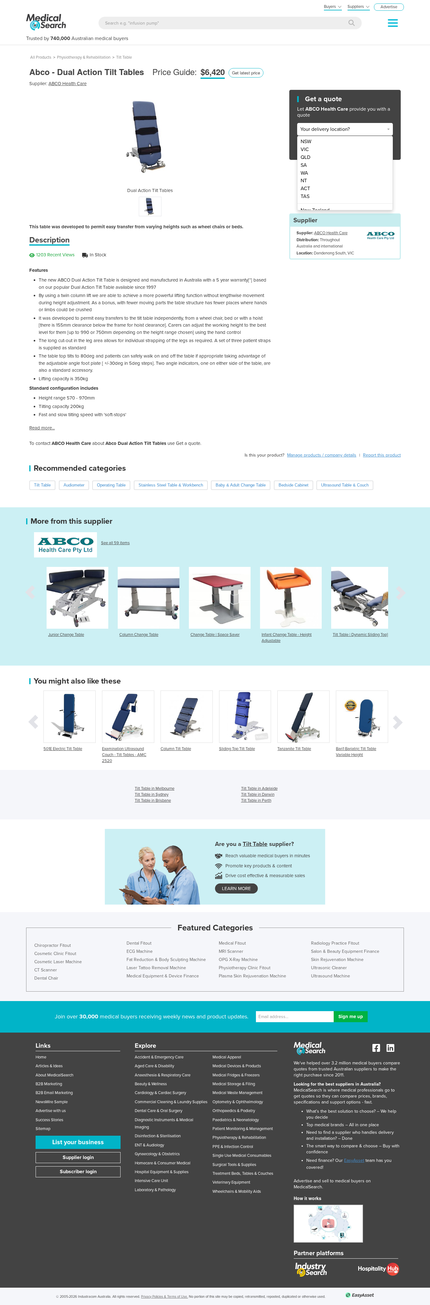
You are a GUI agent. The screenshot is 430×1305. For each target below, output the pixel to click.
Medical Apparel (226, 1057)
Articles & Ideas (49, 1066)
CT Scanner (45, 970)
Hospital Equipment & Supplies (162, 1171)
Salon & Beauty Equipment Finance (345, 951)
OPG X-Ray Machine (238, 959)
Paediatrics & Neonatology (235, 1119)
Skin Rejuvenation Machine (337, 959)
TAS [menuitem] (305, 196)
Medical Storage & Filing (233, 1084)
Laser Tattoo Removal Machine (156, 967)
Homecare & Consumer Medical (162, 1163)
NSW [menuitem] (306, 141)
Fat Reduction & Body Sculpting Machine (166, 959)
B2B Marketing (49, 1084)
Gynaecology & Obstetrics (157, 1153)
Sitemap (43, 1128)
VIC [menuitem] (305, 149)
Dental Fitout (139, 943)
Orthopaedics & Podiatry (233, 1110)
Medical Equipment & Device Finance (163, 976)
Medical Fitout (232, 943)
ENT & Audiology (149, 1145)
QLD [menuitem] (305, 157)
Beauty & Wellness (151, 1084)
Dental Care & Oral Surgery (158, 1110)
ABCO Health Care (67, 83)
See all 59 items (115, 542)
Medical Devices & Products (236, 1066)
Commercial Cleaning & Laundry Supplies (171, 1101)
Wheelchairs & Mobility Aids (236, 1191)
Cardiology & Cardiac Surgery (160, 1092)
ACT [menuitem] (305, 188)
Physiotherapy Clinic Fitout (244, 967)
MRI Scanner (231, 951)
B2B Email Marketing (54, 1092)
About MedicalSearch (54, 1075)
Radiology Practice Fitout (335, 943)
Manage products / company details (321, 455)
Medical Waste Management (237, 1092)
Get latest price (246, 73)
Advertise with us (51, 1110)
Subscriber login (78, 1171)
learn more (236, 888)
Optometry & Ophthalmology (237, 1101)
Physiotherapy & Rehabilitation (83, 57)
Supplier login (78, 1157)
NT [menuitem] (304, 181)
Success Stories (49, 1119)
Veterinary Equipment (231, 1182)
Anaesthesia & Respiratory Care (162, 1075)
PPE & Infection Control (232, 1146)
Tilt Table (124, 57)
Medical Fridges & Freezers (236, 1075)
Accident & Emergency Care (159, 1057)
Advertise (389, 6)
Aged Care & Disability (154, 1066)
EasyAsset (354, 1160)
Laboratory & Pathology (155, 1189)
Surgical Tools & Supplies (234, 1164)
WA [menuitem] (304, 173)
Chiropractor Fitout (52, 945)
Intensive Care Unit (151, 1180)
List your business (78, 1142)
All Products (40, 57)
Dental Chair (46, 978)
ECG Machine (140, 951)
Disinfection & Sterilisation (158, 1136)
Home (41, 1057)
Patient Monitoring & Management (242, 1128)
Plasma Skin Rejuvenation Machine (252, 976)
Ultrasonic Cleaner (329, 967)
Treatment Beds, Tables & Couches (242, 1173)
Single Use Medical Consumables (241, 1155)
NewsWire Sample (52, 1101)
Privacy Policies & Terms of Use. (164, 1297)
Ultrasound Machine (330, 976)
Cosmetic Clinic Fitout (55, 953)
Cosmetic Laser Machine (58, 961)
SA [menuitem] (304, 165)
